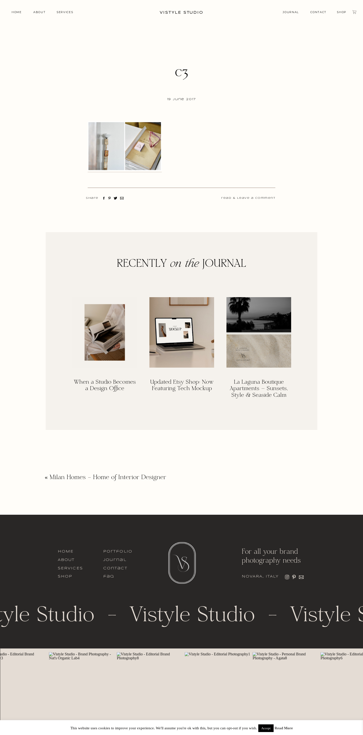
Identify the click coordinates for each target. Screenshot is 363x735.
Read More (284, 728)
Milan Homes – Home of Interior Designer (108, 478)
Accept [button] (266, 728)
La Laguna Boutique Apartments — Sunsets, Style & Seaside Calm (259, 388)
